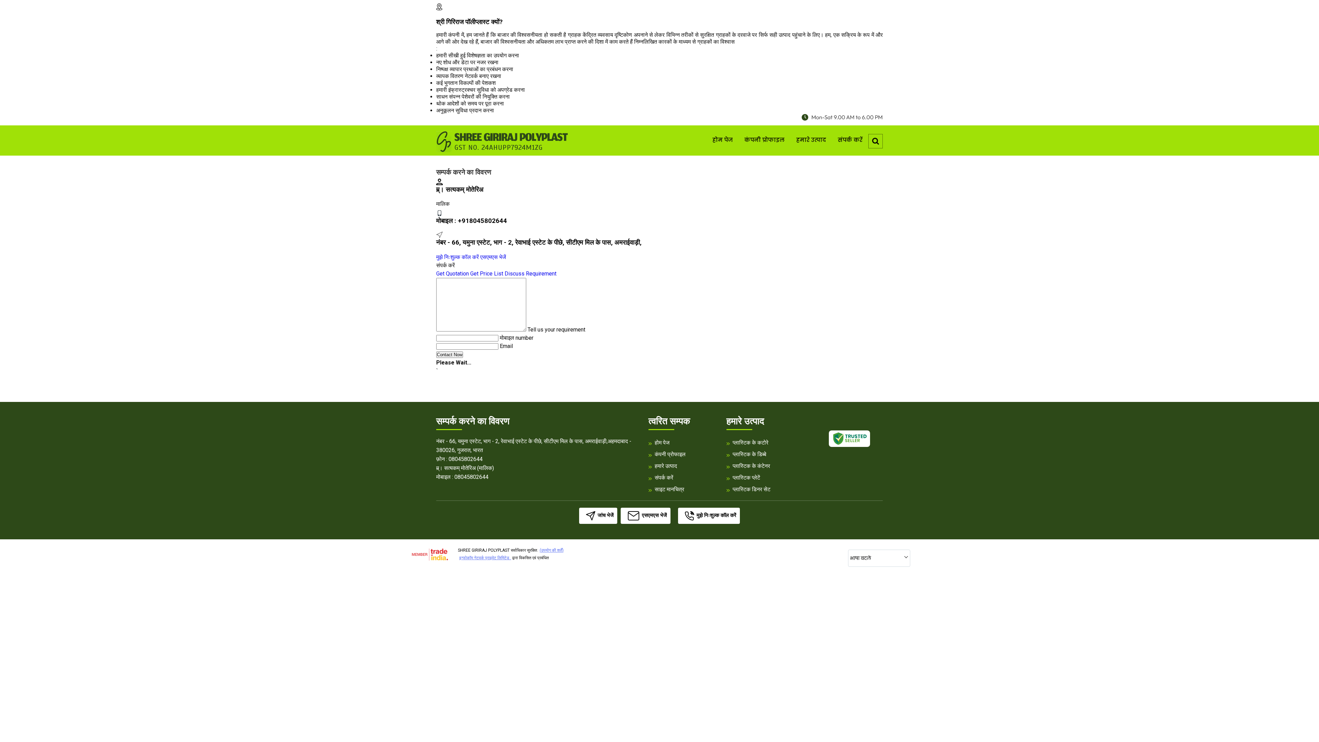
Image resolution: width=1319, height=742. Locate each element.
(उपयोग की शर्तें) (552, 550)
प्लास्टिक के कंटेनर (751, 466)
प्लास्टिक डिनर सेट (751, 489)
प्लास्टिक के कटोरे (750, 442)
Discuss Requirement (530, 273)
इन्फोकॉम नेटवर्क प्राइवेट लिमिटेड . (485, 557)
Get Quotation (452, 273)
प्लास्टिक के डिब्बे (749, 454)
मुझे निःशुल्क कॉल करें (457, 257)
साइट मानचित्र (669, 489)
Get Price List (486, 273)
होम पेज (722, 140)
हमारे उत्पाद (811, 140)
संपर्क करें (850, 140)
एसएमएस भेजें (493, 257)
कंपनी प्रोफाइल (764, 140)
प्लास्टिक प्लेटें (746, 477)
